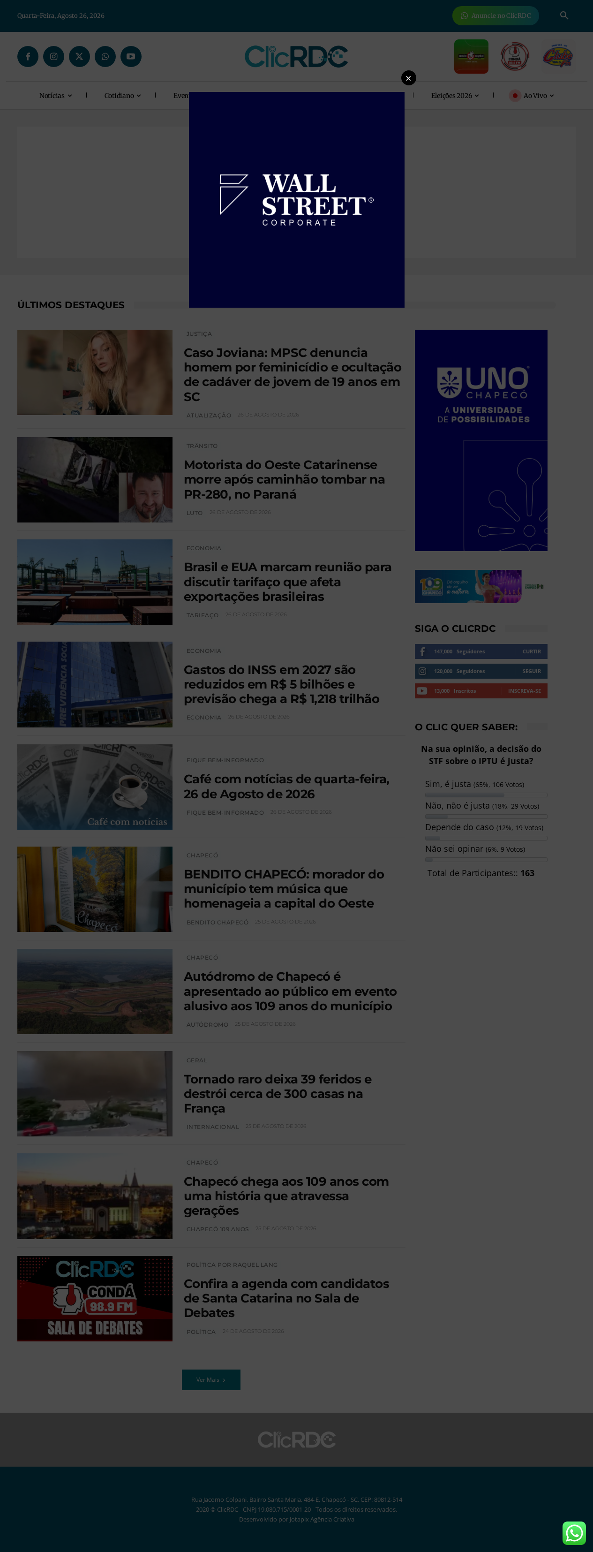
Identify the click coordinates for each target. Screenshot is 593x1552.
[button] (408, 77)
